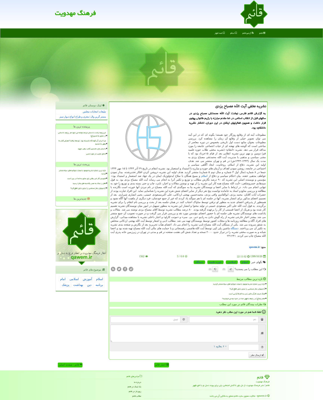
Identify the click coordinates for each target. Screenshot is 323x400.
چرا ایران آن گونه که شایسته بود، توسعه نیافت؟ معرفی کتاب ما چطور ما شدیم (82, 142)
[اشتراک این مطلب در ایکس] (119, 268)
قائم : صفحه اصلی (69, 364)
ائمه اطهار (219, 33)
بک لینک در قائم (134, 387)
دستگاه (234, 228)
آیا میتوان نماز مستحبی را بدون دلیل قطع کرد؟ (247, 289)
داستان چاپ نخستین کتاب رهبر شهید (92, 149)
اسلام (232, 33)
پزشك (65, 284)
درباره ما (137, 382)
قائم (261, 33)
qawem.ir (254, 247)
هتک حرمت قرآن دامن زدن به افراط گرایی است (247, 294)
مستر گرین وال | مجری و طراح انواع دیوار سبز (82, 116)
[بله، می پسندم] (231, 269)
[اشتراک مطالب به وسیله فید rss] (113, 268)
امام (62, 279)
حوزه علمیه (215, 262)
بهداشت (78, 284)
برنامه (99, 284)
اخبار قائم (160, 364)
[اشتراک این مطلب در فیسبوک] (125, 268)
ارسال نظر (256, 355)
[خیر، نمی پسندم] (215, 269)
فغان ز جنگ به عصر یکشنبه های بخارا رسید (89, 183)
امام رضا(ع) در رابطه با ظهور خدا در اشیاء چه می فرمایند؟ (243, 298)
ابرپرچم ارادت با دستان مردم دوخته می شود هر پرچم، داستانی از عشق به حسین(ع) (82, 134)
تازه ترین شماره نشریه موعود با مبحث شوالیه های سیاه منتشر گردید (239, 284)
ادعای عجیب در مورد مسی (96, 154)
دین (89, 284)
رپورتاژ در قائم (135, 391)
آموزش (87, 279)
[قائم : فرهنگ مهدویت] (254, 13)
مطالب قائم (136, 396)
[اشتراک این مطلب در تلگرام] (131, 268)
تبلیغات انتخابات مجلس (94, 111)
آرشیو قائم (247, 33)
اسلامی (232, 262)
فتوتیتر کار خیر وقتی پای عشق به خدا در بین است (86, 178)
